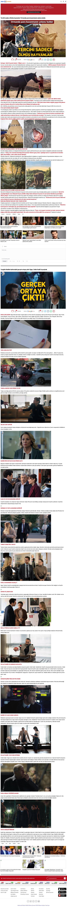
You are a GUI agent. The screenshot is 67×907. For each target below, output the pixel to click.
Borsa (2, 883)
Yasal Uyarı (48, 905)
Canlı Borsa (23, 888)
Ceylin (3, 843)
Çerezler (33, 905)
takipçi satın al (14, 896)
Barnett (3, 214)
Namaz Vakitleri (9, 883)
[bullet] (19, 261)
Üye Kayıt (48, 890)
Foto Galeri (41, 888)
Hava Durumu (25, 883)
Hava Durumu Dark (5, 888)
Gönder (4, 261)
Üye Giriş (48, 888)
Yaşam (19, 214)
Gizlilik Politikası (29, 905)
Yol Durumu (54, 883)
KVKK (37, 905)
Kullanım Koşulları (41, 905)
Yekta (19, 843)
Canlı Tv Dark (13, 888)
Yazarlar (41, 892)
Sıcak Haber (41, 896)
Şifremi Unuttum (49, 892)
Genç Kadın (8, 214)
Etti (6, 843)
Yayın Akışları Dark (14, 890)
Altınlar (32, 888)
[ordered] (18, 261)
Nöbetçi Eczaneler (15, 892)
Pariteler (47, 883)
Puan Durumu (34, 883)
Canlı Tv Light (3, 892)
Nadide (14, 843)
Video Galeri (41, 890)
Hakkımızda (20, 905)
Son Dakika (13, 894)
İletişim (23, 905)
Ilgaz (10, 843)
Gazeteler (17, 883)
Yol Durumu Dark (4, 890)
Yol (22, 214)
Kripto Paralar (62, 883)
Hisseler (41, 883)
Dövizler (32, 890)
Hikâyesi (14, 214)
